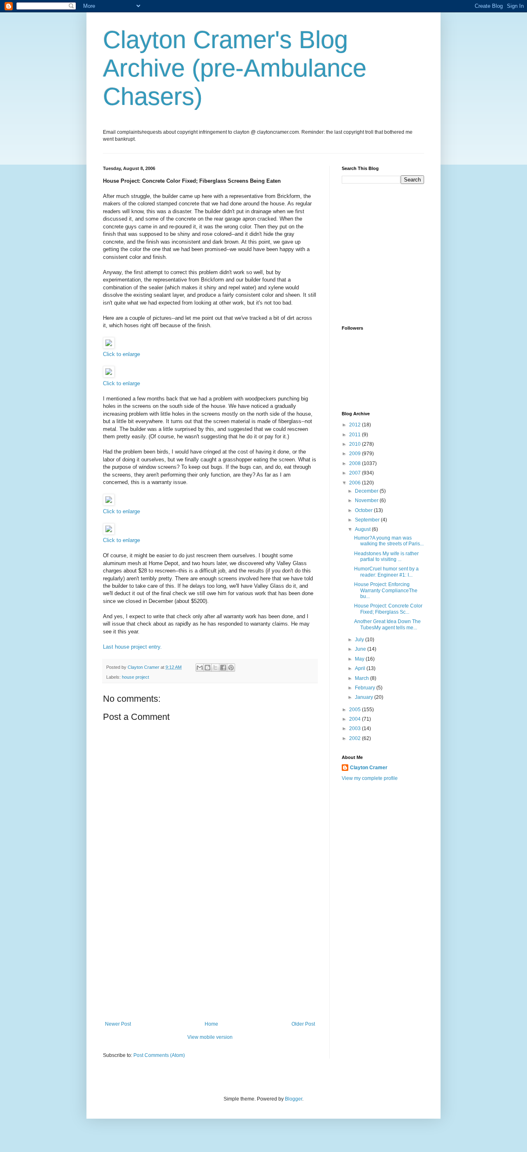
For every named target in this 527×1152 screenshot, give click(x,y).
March (362, 678)
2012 (355, 425)
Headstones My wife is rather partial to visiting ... (386, 556)
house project (135, 677)
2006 (355, 483)
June (361, 649)
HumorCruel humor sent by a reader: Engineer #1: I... (386, 571)
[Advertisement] (210, 959)
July (360, 639)
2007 (355, 473)
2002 (355, 738)
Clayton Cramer (368, 767)
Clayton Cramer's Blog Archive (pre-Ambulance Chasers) (234, 68)
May (360, 659)
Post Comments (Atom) (159, 1055)
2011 (355, 435)
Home (211, 1024)
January (364, 697)
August (363, 529)
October (364, 510)
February (365, 688)
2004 (355, 719)
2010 (355, 444)
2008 (355, 463)
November (367, 500)
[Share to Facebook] (223, 667)
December (367, 491)
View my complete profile (370, 778)
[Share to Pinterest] (231, 667)
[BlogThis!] (207, 667)
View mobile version (210, 1037)
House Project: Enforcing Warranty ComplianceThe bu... (385, 590)
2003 (355, 728)
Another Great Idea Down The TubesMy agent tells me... (387, 624)
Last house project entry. (132, 647)
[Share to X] (215, 667)
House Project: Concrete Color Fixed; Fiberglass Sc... (388, 608)
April (360, 668)
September (368, 520)
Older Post (303, 1024)
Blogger (293, 1099)
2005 (355, 709)
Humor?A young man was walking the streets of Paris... (389, 541)
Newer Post (118, 1024)
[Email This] (200, 667)
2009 (355, 453)
